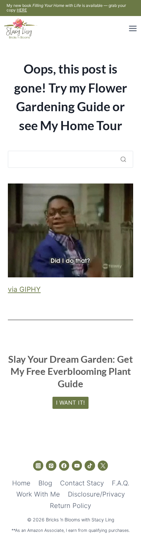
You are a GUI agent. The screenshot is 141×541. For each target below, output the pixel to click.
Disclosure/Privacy (96, 494)
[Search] (123, 159)
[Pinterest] (51, 466)
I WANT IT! (70, 402)
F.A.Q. (120, 483)
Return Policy (70, 506)
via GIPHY (24, 289)
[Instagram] (38, 466)
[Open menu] (132, 28)
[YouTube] (77, 466)
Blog (45, 483)
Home (21, 483)
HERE (22, 10)
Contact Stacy (82, 483)
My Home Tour (81, 125)
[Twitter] (103, 466)
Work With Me (38, 494)
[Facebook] (64, 466)
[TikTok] (90, 466)
